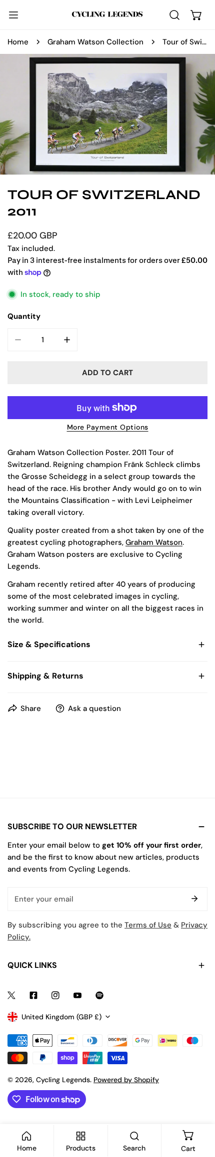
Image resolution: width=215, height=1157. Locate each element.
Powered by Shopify (126, 1079)
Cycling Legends (63, 1079)
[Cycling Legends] (107, 14)
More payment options (107, 427)
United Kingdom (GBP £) (62, 1016)
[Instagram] (55, 995)
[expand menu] (14, 15)
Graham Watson (154, 542)
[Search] (175, 15)
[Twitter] (11, 995)
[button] (197, 15)
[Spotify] (99, 995)
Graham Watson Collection (96, 42)
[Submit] (194, 898)
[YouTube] (77, 995)
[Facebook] (33, 995)
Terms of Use (148, 925)
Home (18, 42)
